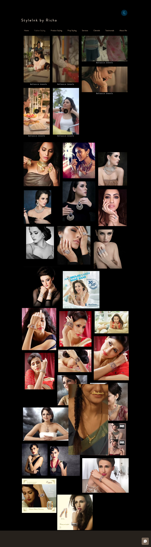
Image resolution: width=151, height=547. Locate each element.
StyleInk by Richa (39, 20)
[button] (47, 80)
